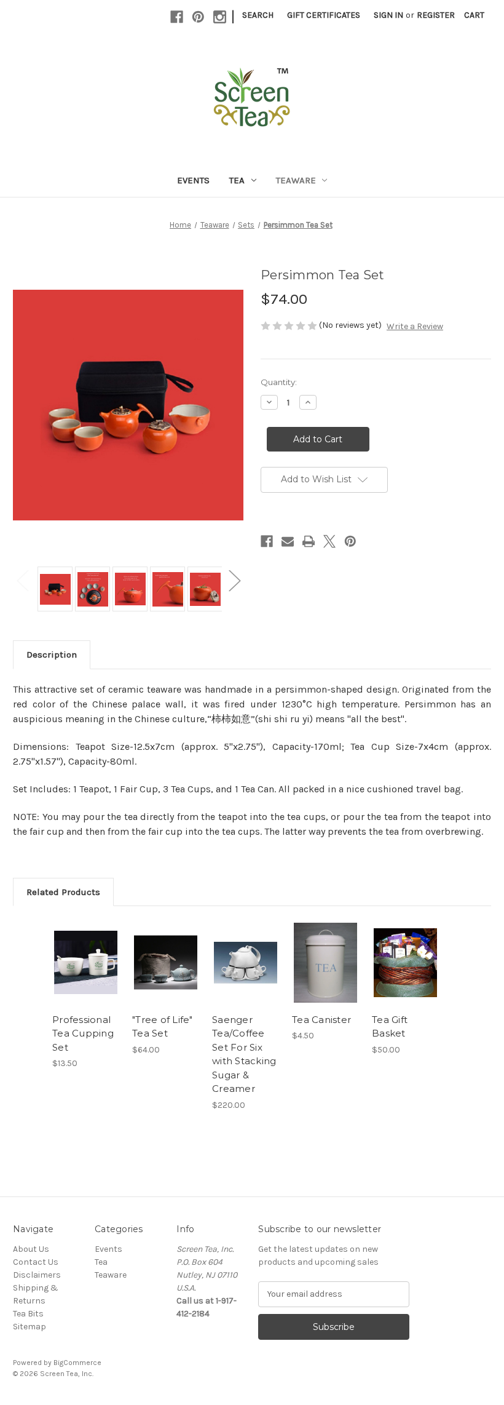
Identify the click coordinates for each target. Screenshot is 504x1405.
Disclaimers (37, 1275)
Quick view (86, 947)
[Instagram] (219, 16)
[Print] (308, 541)
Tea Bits (28, 1313)
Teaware (296, 180)
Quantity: (279, 382)
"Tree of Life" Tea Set (162, 1027)
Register (436, 15)
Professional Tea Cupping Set (83, 1033)
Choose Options (406, 977)
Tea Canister (321, 1019)
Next (234, 580)
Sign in (388, 15)
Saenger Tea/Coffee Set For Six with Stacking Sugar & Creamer (244, 1054)
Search (258, 15)
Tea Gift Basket (390, 1027)
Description (51, 654)
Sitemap (29, 1326)
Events (193, 180)
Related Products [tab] (63, 892)
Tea (237, 180)
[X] (329, 541)
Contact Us (35, 1262)
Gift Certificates (323, 15)
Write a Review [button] (415, 326)
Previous (22, 580)
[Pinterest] (198, 16)
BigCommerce (77, 1362)
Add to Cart (86, 977)
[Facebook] (176, 16)
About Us (31, 1249)
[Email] (288, 541)
